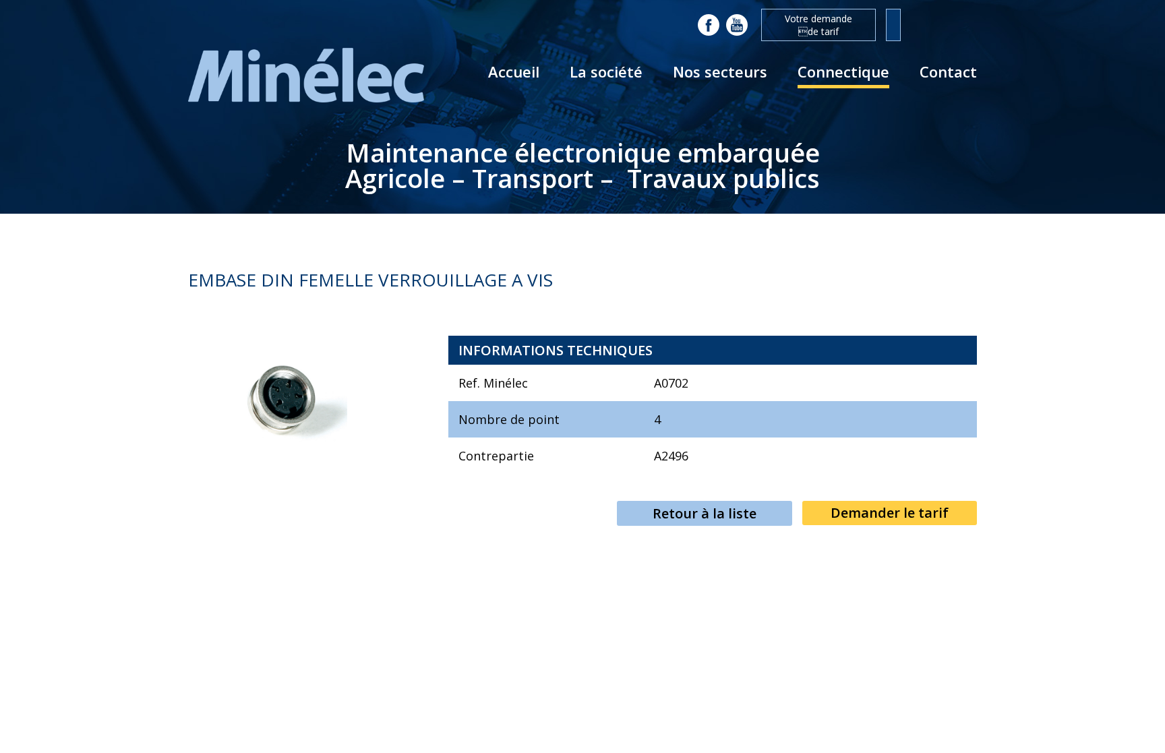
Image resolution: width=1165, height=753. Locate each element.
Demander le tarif (890, 513)
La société (606, 71)
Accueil (513, 71)
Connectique (843, 71)
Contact (948, 71)
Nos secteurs (720, 71)
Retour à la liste (704, 513)
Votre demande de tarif (818, 25)
